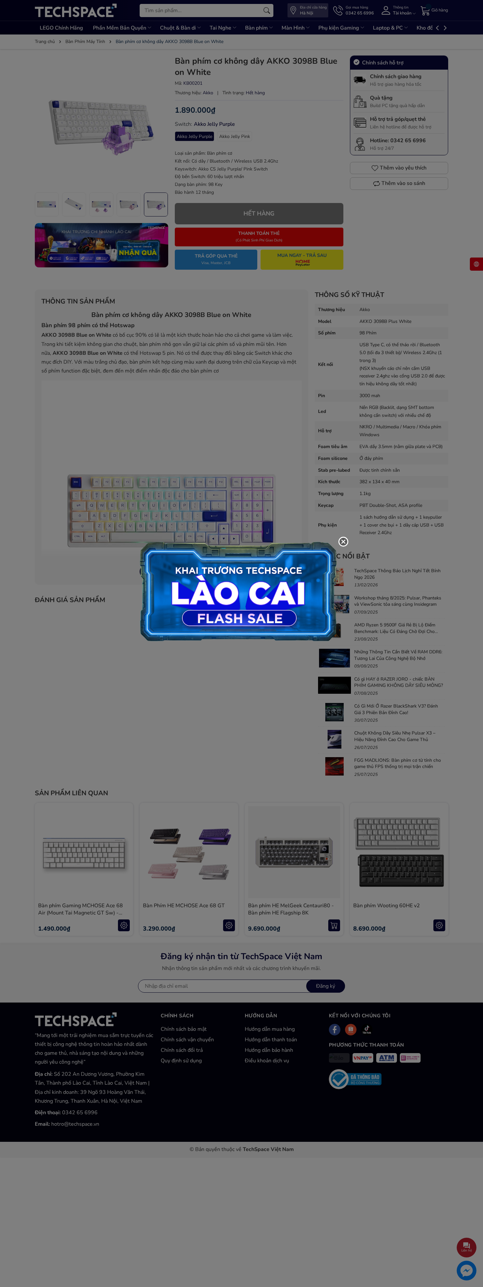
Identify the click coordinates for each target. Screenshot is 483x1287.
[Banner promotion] (238, 591)
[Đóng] (343, 542)
